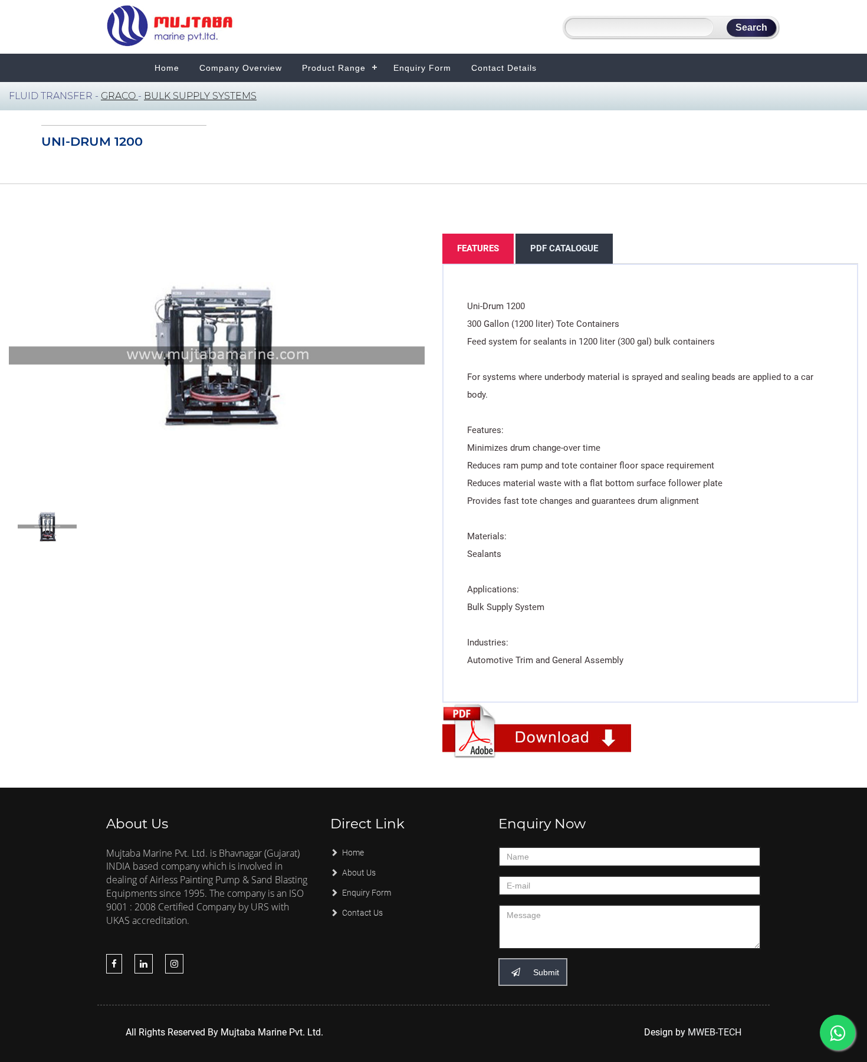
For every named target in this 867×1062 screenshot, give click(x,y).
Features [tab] (478, 248)
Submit (545, 972)
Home (167, 68)
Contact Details (504, 68)
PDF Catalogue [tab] (564, 248)
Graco (119, 95)
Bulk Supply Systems (200, 95)
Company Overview (240, 68)
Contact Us (361, 912)
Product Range (334, 68)
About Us (358, 872)
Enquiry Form (422, 68)
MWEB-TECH (714, 1032)
